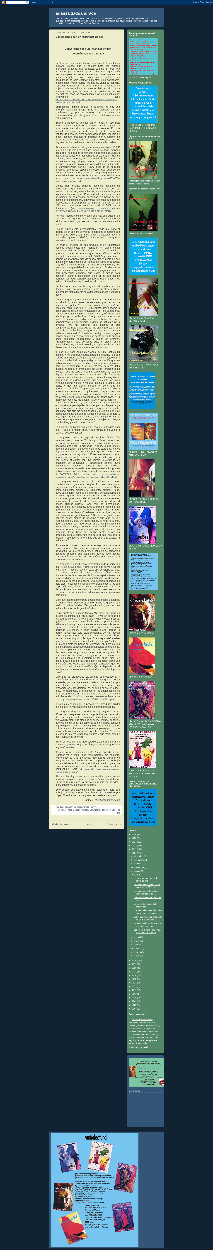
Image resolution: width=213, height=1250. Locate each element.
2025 (134, 838)
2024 (134, 842)
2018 (134, 968)
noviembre (139, 860)
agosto (137, 871)
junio (136, 937)
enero (136, 956)
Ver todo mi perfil (139, 1047)
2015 (134, 979)
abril (136, 945)
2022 (134, 849)
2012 (134, 990)
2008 (134, 1005)
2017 (134, 972)
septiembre (139, 867)
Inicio (89, 824)
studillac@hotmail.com (107, 800)
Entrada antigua (115, 824)
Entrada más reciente (60, 824)
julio (136, 875)
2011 (134, 994)
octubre (137, 864)
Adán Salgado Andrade (78, 810)
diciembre (138, 856)
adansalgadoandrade (76, 13)
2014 (134, 983)
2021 (134, 853)
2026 (134, 834)
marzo (137, 948)
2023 (134, 846)
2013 (134, 986)
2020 (134, 960)
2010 (134, 998)
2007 (134, 1009)
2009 (134, 1001)
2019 (134, 964)
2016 (134, 975)
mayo (136, 941)
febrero (137, 952)
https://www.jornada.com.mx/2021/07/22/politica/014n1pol (87, 699)
